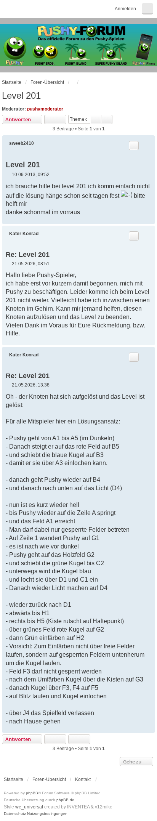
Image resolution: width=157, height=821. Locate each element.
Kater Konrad (23, 233)
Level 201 (21, 95)
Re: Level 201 (28, 254)
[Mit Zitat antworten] (134, 145)
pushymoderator (45, 109)
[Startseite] (78, 45)
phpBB (32, 793)
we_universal (29, 807)
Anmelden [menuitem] (125, 8)
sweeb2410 (21, 143)
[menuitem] (15, 813)
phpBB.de (65, 800)
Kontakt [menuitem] (83, 779)
